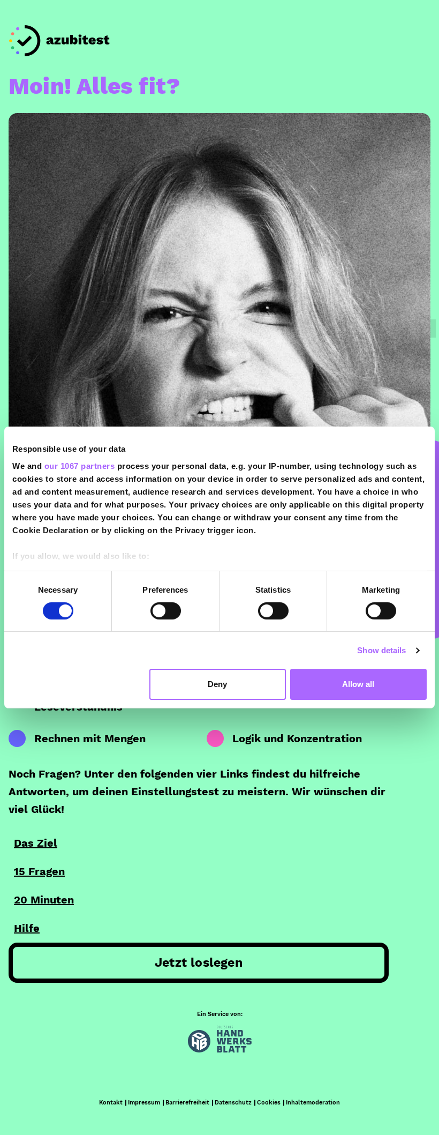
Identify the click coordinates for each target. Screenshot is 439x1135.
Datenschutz (233, 1102)
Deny (217, 684)
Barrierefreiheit (187, 1102)
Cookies (269, 1102)
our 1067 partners (79, 465)
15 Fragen (39, 871)
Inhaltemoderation (313, 1102)
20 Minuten (44, 899)
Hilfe (27, 928)
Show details (381, 650)
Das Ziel (35, 843)
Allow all (358, 684)
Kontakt (111, 1102)
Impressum (144, 1102)
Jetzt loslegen (199, 962)
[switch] (165, 610)
